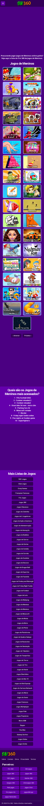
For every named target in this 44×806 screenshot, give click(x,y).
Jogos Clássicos (22, 507)
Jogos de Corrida (22, 553)
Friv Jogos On (10, 792)
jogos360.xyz (28, 792)
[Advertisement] (22, 30)
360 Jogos (28, 769)
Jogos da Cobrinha (22, 512)
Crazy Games (22, 488)
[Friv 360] (24, 3)
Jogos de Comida (22, 549)
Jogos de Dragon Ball (22, 567)
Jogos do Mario (22, 693)
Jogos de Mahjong (22, 600)
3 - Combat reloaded (22, 403)
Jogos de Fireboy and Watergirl (22, 581)
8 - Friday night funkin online (22, 416)
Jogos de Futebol (22, 591)
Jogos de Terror (22, 660)
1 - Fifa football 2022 (22, 398)
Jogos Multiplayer (22, 707)
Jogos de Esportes (22, 572)
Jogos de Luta (22, 595)
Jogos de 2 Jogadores (22, 516)
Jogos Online (22, 739)
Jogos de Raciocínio (22, 642)
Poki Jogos (10, 787)
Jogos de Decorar (22, 563)
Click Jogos (22, 484)
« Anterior (16, 336)
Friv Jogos (22, 498)
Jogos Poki (22, 711)
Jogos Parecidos (10, 797)
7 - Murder (22, 413)
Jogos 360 (22, 502)
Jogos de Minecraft (22, 614)
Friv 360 (10, 769)
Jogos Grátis (22, 744)
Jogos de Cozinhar (22, 558)
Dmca (17, 759)
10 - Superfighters (22, 421)
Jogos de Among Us (22, 530)
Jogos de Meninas (22, 604)
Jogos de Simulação (22, 646)
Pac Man (22, 730)
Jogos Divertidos (22, 674)
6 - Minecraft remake (22, 411)
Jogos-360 (28, 774)
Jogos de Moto (22, 623)
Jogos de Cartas (22, 544)
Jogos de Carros (22, 539)
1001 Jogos (22, 479)
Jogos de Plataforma (22, 632)
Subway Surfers (22, 734)
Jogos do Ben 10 (22, 679)
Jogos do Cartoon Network (22, 688)
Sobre (4, 759)
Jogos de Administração (22, 525)
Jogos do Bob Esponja (22, 683)
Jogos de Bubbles (22, 535)
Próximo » (27, 336)
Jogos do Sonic (22, 697)
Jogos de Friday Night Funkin (22, 586)
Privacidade (25, 759)
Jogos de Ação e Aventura (22, 521)
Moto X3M (22, 721)
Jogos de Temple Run (22, 656)
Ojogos (22, 725)
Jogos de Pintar (22, 628)
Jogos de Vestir (22, 669)
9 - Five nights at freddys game (22, 418)
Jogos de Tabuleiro (22, 651)
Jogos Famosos (22, 702)
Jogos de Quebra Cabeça (22, 637)
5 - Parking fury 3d (22, 408)
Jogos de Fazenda (22, 577)
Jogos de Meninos (22, 63)
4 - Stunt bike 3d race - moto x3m (22, 405)
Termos (33, 759)
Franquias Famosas (22, 493)
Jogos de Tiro (22, 665)
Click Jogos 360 (28, 783)
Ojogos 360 (11, 783)
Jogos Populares (22, 716)
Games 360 (29, 778)
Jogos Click (28, 787)
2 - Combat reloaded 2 (22, 400)
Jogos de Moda (22, 618)
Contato (10, 759)
